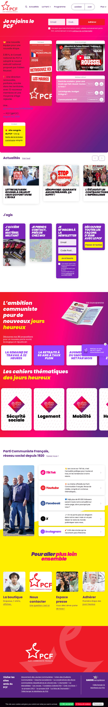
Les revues (37, 685)
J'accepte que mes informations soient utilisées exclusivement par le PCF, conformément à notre (77, 29)
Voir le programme (95, 302)
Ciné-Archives (69, 685)
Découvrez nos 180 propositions (18, 336)
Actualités (34, 6)
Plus (102, 6)
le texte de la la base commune (14, 137)
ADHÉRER (78, 7)
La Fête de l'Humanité (60, 688)
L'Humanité (63, 683)
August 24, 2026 (11, 116)
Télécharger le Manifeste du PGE (34, 691)
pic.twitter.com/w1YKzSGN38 (18, 108)
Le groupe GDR (43, 688)
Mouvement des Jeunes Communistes (37, 677)
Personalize (98, 704)
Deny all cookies (83, 704)
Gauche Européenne (43, 680)
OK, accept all (67, 704)
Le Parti (45, 6)
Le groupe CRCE (28, 688)
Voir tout (26, 158)
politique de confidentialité (82, 31)
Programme (59, 6)
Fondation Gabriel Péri (52, 685)
